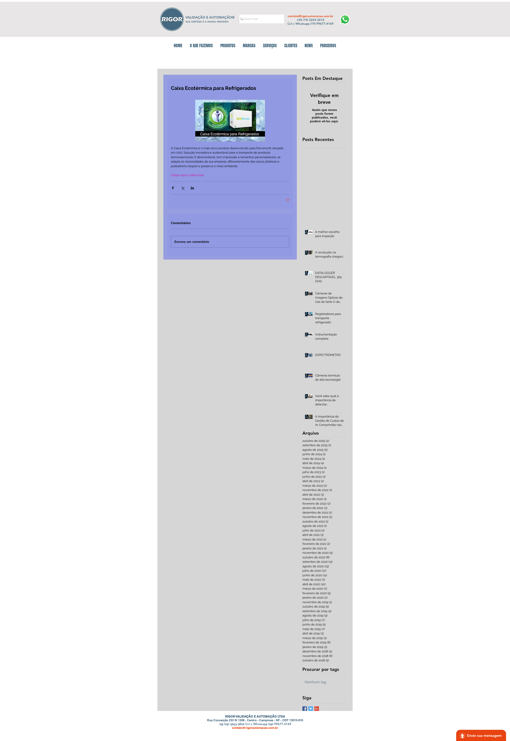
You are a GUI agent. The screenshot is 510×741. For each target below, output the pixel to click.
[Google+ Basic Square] (316, 708)
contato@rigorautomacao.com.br (310, 16)
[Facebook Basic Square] (304, 708)
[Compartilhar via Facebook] (173, 188)
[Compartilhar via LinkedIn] (192, 188)
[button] (228, 46)
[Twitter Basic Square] (310, 708)
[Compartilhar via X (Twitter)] (182, 188)
